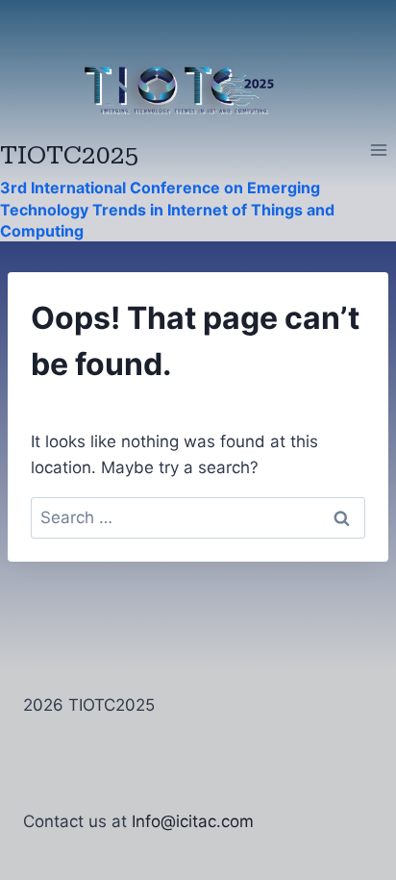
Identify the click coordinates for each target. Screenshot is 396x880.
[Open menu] (378, 150)
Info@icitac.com (193, 821)
